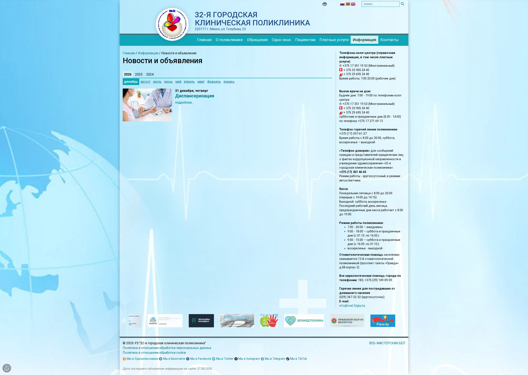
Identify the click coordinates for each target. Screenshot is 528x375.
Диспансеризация (194, 95)
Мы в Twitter (224, 359)
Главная (204, 39)
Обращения (257, 39)
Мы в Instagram (249, 359)
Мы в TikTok (298, 359)
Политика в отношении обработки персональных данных (167, 348)
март (201, 82)
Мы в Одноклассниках (142, 359)
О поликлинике (229, 39)
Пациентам (305, 39)
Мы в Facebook (200, 359)
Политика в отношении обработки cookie (154, 353)
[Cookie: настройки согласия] (6, 368)
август (145, 82)
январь (229, 82)
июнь (168, 82)
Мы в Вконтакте (173, 359)
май (178, 82)
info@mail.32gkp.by (352, 306)
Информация (364, 39)
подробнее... (184, 102)
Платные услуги (334, 39)
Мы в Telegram (274, 359)
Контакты (389, 39)
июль (157, 82)
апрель (189, 82)
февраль (214, 82)
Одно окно (281, 39)
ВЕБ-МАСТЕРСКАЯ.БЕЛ (387, 343)
